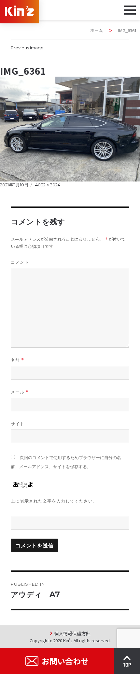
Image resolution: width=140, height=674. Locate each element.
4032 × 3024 (47, 184)
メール (20, 392)
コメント (20, 262)
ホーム (96, 30)
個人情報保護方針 (72, 633)
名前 (17, 360)
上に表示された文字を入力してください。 (54, 501)
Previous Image (27, 47)
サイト (17, 423)
